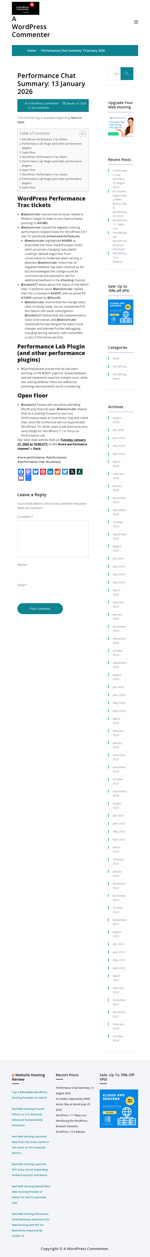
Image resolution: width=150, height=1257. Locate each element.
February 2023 (118, 861)
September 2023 (120, 793)
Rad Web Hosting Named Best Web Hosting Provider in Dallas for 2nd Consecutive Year (31, 1194)
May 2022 (119, 960)
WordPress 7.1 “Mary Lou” (120, 224)
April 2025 (119, 582)
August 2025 (117, 548)
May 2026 (119, 446)
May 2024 (119, 703)
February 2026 (118, 476)
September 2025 (120, 536)
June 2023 (119, 823)
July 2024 (118, 687)
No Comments (40, 107)
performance (56, 457)
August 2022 (117, 934)
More (116, 358)
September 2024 (120, 665)
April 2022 (119, 968)
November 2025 (119, 512)
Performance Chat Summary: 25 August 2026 (120, 179)
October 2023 (118, 781)
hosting (67, 280)
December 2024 (119, 628)
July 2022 (118, 944)
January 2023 (117, 873)
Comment (25, 517)
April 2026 (119, 454)
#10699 (26, 298)
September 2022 (120, 922)
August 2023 (117, 805)
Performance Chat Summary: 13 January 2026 (51, 83)
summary (53, 462)
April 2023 (119, 839)
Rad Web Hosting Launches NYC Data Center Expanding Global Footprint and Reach (30, 1169)
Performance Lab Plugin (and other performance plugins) (52, 146)
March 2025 (116, 592)
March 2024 (116, 721)
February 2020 (118, 1026)
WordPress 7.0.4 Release (120, 257)
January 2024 (117, 745)
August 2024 (117, 677)
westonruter (31, 214)
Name (22, 565)
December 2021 (119, 1002)
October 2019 (118, 1038)
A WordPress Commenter (31, 26)
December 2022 (119, 886)
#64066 (67, 241)
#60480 (42, 223)
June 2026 (119, 438)
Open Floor (29, 152)
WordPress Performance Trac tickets (44, 139)
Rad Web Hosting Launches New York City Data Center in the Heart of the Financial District (30, 1145)
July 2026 (118, 430)
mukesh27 (29, 285)
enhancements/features (63, 236)
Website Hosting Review (28, 1077)
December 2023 (119, 757)
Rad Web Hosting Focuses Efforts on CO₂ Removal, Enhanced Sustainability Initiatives (28, 1117)
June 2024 (119, 695)
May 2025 (119, 574)
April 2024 (119, 711)
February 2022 (118, 990)
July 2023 (118, 815)
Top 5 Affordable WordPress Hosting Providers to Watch (29, 1094)
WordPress (120, 366)
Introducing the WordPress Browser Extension (120, 241)
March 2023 (116, 849)
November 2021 (119, 1014)
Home (31, 51)
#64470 (55, 293)
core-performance (31, 457)
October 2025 (118, 524)
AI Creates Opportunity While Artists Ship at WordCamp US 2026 (120, 203)
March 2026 (116, 464)
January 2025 (117, 616)
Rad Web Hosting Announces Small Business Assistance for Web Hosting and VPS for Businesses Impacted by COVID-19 (31, 1225)
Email (22, 585)
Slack (37, 449)
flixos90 (53, 298)
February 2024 (118, 733)
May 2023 (119, 831)
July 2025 (118, 558)
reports (62, 227)
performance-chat (30, 462)
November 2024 (119, 641)
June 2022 (119, 952)
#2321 (46, 373)
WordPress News (120, 376)
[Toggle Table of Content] (81, 134)
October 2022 (118, 910)
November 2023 (119, 769)
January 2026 (117, 488)
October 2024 (118, 653)
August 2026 (117, 420)
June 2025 (119, 566)
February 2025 (118, 604)
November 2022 (119, 898)
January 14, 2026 (76, 103)
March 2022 (116, 978)
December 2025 (119, 500)
